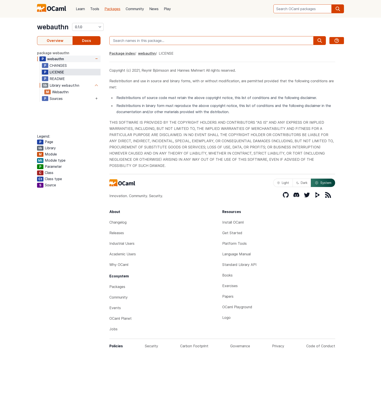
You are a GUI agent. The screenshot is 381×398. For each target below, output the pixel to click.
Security (151, 346)
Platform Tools (234, 243)
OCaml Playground (237, 307)
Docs (86, 40)
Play (167, 9)
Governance (240, 346)
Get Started (232, 233)
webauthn (53, 27)
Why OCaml (118, 264)
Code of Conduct (320, 346)
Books (227, 275)
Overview (55, 40)
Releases (116, 233)
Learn (80, 9)
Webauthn (60, 92)
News (154, 9)
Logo (226, 317)
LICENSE (57, 72)
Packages (112, 9)
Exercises (230, 286)
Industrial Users (121, 243)
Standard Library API (239, 264)
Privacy (278, 346)
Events (115, 308)
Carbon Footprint (194, 346)
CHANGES (58, 65)
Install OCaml (233, 222)
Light (285, 183)
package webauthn (53, 53)
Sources (56, 98)
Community (135, 9)
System (325, 183)
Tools (94, 9)
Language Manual (236, 254)
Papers (227, 296)
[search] (338, 8)
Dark (304, 183)
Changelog (118, 222)
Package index (122, 53)
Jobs (113, 329)
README (57, 79)
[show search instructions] (336, 40)
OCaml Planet (120, 318)
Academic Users (122, 254)
